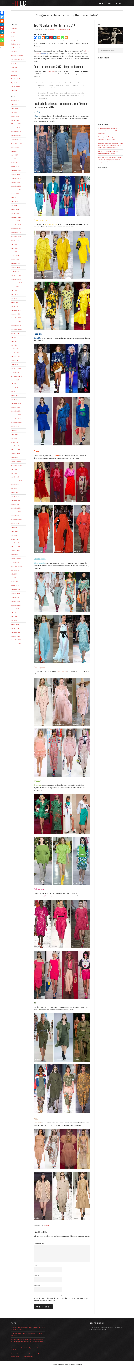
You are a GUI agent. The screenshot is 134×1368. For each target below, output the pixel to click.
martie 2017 (15, 496)
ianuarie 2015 (15, 593)
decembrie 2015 (16, 554)
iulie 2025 (14, 151)
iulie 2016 (14, 527)
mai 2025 (14, 159)
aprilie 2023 (15, 256)
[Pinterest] (51, 37)
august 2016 (15, 523)
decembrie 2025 (16, 132)
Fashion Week (15, 48)
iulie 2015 (14, 574)
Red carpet (14, 63)
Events (13, 40)
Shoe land (14, 67)
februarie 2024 (16, 217)
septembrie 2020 (16, 376)
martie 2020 (15, 399)
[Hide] (1, 48)
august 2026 (15, 101)
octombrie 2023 (16, 232)
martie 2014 (15, 628)
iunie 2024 (14, 201)
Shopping (14, 71)
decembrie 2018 (16, 457)
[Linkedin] (47, 37)
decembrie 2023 (16, 225)
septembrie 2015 (16, 566)
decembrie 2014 (16, 597)
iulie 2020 (14, 384)
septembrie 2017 (16, 481)
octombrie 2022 (16, 279)
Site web (37, 1286)
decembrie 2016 (16, 508)
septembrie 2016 (16, 520)
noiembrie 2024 (16, 182)
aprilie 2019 (15, 442)
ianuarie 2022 (15, 314)
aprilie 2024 (15, 209)
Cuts (12, 36)
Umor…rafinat (15, 87)
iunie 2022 (14, 295)
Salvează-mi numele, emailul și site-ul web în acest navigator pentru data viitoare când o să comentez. (61, 1299)
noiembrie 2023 (16, 229)
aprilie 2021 (15, 349)
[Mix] (58, 37)
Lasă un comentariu (63, 29)
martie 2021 (15, 353)
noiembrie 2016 (16, 512)
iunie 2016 (14, 531)
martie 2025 (15, 166)
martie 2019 (15, 446)
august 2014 (15, 609)
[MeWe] (55, 37)
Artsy (13, 32)
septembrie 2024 (16, 190)
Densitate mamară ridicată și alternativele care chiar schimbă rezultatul (108, 131)
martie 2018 (15, 477)
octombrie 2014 (16, 605)
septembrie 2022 (16, 283)
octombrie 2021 (16, 326)
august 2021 (15, 333)
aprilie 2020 (15, 395)
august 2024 (15, 194)
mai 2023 (14, 252)
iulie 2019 (14, 430)
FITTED (26, 3)
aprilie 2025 (15, 163)
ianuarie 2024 (15, 221)
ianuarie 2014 (15, 636)
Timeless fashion (16, 79)
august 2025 (15, 147)
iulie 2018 (14, 469)
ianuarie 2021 (15, 360)
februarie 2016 (16, 547)
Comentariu (39, 1243)
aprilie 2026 (15, 116)
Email (36, 1276)
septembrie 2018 (16, 465)
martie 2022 (15, 306)
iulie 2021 (14, 337)
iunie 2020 (14, 388)
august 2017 (15, 485)
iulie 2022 (14, 291)
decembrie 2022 (16, 271)
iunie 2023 (14, 248)
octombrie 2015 (16, 562)
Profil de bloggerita (17, 59)
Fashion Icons (15, 44)
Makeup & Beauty (16, 56)
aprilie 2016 (15, 539)
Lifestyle (14, 52)
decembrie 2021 (16, 318)
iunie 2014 (14, 617)
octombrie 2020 (16, 372)
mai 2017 (14, 488)
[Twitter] (39, 37)
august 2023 (15, 240)
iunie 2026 (14, 108)
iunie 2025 (14, 155)
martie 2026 (15, 120)
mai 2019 (14, 438)
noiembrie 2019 (16, 415)
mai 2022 (14, 298)
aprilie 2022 (15, 302)
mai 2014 (14, 620)
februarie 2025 (16, 170)
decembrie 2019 (16, 411)
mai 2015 (14, 578)
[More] (66, 37)
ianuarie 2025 (15, 174)
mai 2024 (14, 205)
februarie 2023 (16, 264)
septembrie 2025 (16, 143)
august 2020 (15, 380)
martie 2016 (15, 543)
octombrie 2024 (16, 186)
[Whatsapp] (62, 37)
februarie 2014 (16, 632)
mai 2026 (14, 112)
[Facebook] (35, 37)
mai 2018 (14, 473)
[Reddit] (43, 37)
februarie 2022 (16, 310)
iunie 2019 (14, 434)
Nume (36, 1266)
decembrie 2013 (16, 640)
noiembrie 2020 (16, 368)
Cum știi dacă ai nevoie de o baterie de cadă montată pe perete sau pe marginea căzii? (109, 160)
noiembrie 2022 (16, 275)
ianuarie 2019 (15, 454)
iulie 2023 (14, 244)
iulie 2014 (14, 613)
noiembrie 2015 (16, 558)
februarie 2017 (15, 500)
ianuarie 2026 (15, 128)
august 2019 (15, 426)
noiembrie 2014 (16, 601)
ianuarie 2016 (15, 551)
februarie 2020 (16, 403)
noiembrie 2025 (16, 135)
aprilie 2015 (15, 582)
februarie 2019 (16, 450)
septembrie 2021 (16, 329)
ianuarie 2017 (15, 504)
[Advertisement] (110, 90)
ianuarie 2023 (15, 267)
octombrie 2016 (16, 516)
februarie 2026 (16, 124)
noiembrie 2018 (16, 461)
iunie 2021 (14, 341)
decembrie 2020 (16, 364)
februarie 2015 (16, 589)
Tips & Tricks (15, 83)
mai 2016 (14, 535)
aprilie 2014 (15, 624)
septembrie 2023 (16, 236)
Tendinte (46, 1225)
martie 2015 (15, 585)
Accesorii (14, 28)
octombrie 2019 (16, 419)
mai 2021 (14, 345)
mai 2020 (14, 391)
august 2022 (15, 287)
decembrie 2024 (16, 178)
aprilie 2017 (15, 492)
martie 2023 (15, 260)
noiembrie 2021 (16, 322)
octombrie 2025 (16, 139)
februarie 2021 (15, 357)
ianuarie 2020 (15, 407)
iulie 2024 (14, 198)
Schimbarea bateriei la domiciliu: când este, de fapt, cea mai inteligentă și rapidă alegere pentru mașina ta (110, 145)
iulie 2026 (14, 104)
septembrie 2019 (16, 422)
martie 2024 (15, 213)
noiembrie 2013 (16, 644)
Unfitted (14, 90)
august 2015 (15, 570)
